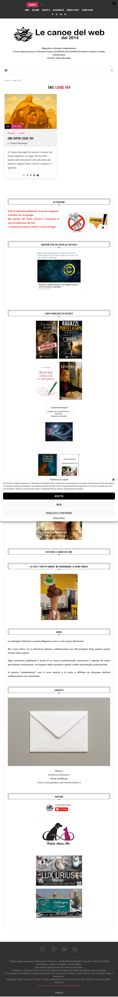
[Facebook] (52, 14)
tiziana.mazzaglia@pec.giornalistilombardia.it (59, 782)
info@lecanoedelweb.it (59, 775)
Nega (59, 504)
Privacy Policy (59, 518)
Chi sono (35, 10)
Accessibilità (58, 10)
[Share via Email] (38, 175)
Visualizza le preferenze (59, 513)
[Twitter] (57, 14)
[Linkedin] (61, 14)
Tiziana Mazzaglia (18, 143)
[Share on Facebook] (27, 175)
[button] (113, 479)
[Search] (111, 70)
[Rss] (65, 14)
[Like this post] (24, 175)
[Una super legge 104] (31, 111)
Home (27, 10)
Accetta (59, 496)
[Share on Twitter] (31, 175)
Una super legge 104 (21, 138)
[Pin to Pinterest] (34, 175)
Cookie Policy (87, 10)
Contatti (46, 10)
